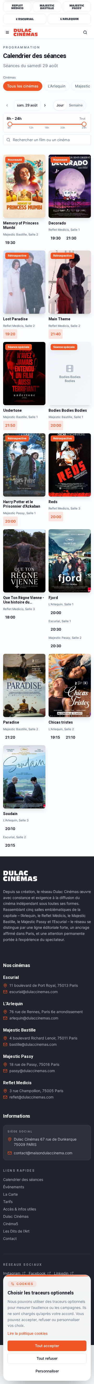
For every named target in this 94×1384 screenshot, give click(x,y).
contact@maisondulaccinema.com (43, 1153)
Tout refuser (47, 1358)
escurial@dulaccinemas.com (33, 991)
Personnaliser (47, 1371)
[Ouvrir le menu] (7, 32)
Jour (60, 105)
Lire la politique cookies (28, 1333)
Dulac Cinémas (15, 1216)
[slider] (10, 124)
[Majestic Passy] (77, 7)
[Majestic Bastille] (47, 7)
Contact (10, 1238)
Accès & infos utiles (19, 1209)
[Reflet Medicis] (17, 7)
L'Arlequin (57, 86)
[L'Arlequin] (69, 19)
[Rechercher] (85, 32)
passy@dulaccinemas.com (32, 1070)
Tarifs (8, 1201)
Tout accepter (47, 1345)
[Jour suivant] (46, 105)
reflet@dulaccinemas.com (31, 1097)
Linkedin (61, 1273)
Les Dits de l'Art (16, 1231)
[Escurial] (24, 19)
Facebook (37, 1273)
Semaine (76, 105)
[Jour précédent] (8, 105)
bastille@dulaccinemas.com (33, 1044)
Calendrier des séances (23, 1179)
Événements (13, 1187)
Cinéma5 (10, 1223)
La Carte (10, 1194)
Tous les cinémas (22, 86)
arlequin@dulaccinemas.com (33, 1018)
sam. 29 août (27, 105)
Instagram (11, 1273)
